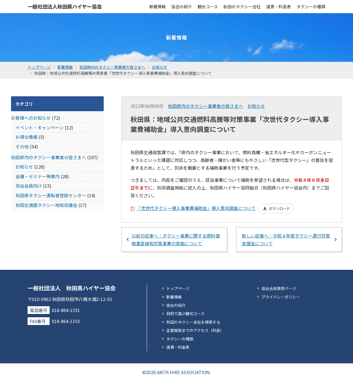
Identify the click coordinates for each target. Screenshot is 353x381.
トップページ (177, 288)
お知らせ (256, 106)
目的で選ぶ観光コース (185, 313)
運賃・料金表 (278, 6)
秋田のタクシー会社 (242, 6)
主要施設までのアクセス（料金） (195, 330)
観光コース (207, 6)
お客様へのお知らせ (31, 117)
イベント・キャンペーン (39, 127)
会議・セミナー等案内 (37, 176)
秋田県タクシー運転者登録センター (50, 195)
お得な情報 (26, 137)
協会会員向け (28, 185)
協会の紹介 (181, 6)
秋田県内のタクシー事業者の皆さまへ (205, 106)
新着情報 (157, 6)
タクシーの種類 (310, 6)
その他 (22, 146)
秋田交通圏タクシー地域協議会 (46, 205)
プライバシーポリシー (280, 297)
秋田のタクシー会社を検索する (193, 322)
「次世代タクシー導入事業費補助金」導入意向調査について (196, 208)
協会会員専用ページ (278, 288)
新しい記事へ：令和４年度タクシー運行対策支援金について (286, 239)
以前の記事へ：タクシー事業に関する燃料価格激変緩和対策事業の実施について (176, 239)
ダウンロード (279, 208)
